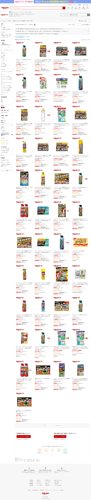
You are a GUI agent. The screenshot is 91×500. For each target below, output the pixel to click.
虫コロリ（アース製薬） (5, 76)
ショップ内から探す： (65, 14)
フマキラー (3, 58)
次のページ (59, 425)
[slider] (1, 45)
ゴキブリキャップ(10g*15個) (78, 251)
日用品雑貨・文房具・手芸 (20, 459)
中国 (2, 102)
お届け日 (2, 127)
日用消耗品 (29, 459)
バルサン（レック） (4, 92)
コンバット (3, 74)
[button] (86, 5)
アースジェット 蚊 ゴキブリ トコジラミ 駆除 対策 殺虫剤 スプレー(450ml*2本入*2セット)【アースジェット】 (24, 380)
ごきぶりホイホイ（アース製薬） (6, 83)
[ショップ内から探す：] (88, 15)
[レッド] (4, 107)
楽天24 (10, 12)
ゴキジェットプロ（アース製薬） (6, 80)
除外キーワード (4, 165)
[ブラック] (2, 107)
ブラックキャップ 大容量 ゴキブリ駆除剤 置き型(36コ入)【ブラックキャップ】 (43, 157)
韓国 (2, 100)
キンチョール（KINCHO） (6, 90)
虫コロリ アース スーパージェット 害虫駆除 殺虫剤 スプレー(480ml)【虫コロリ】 (24, 157)
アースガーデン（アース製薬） (6, 87)
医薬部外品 (38, 460)
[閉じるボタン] (88, 29)
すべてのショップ (4, 20)
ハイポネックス (4, 60)
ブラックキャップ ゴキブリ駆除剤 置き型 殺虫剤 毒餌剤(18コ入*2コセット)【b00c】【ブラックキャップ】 (61, 61)
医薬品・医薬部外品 (31, 460)
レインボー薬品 (4, 64)
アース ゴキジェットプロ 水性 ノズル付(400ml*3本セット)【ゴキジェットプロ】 (61, 252)
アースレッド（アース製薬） (6, 85)
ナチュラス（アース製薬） (6, 89)
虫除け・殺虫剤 (36, 459)
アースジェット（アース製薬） (6, 77)
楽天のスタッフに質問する (60, 436)
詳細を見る (56, 33)
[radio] (1, 25)
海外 (5, 120)
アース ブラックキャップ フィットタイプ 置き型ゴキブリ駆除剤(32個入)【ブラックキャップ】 (43, 220)
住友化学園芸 (3, 66)
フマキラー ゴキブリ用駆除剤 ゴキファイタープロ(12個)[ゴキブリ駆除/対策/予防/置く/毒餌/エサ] (61, 189)
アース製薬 (3, 55)
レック (2, 61)
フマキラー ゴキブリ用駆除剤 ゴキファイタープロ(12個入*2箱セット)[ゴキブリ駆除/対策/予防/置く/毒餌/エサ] (24, 252)
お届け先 (2, 122)
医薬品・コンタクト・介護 (20, 460)
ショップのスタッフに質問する (24, 436)
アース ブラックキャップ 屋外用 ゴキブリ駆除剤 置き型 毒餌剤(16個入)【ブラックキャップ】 (80, 380)
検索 (7, 49)
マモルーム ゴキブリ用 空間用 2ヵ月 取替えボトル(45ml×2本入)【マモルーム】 (61, 93)
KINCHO (2, 56)
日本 (2, 99)
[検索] (64, 8)
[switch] (12, 134)
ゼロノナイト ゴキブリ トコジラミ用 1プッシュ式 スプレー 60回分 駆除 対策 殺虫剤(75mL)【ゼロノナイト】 (24, 348)
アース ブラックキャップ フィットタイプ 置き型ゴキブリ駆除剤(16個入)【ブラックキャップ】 (43, 252)
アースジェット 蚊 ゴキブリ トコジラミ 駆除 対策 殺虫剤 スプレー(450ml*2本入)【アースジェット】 (24, 220)
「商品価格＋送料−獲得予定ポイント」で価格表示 (24, 24)
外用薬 (2, 117)
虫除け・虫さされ (4, 112)
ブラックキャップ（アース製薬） (6, 72)
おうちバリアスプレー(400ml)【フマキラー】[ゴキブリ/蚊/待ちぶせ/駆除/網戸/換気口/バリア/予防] (43, 189)
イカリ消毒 (3, 63)
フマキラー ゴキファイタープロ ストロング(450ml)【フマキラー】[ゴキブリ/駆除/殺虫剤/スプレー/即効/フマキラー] (80, 157)
